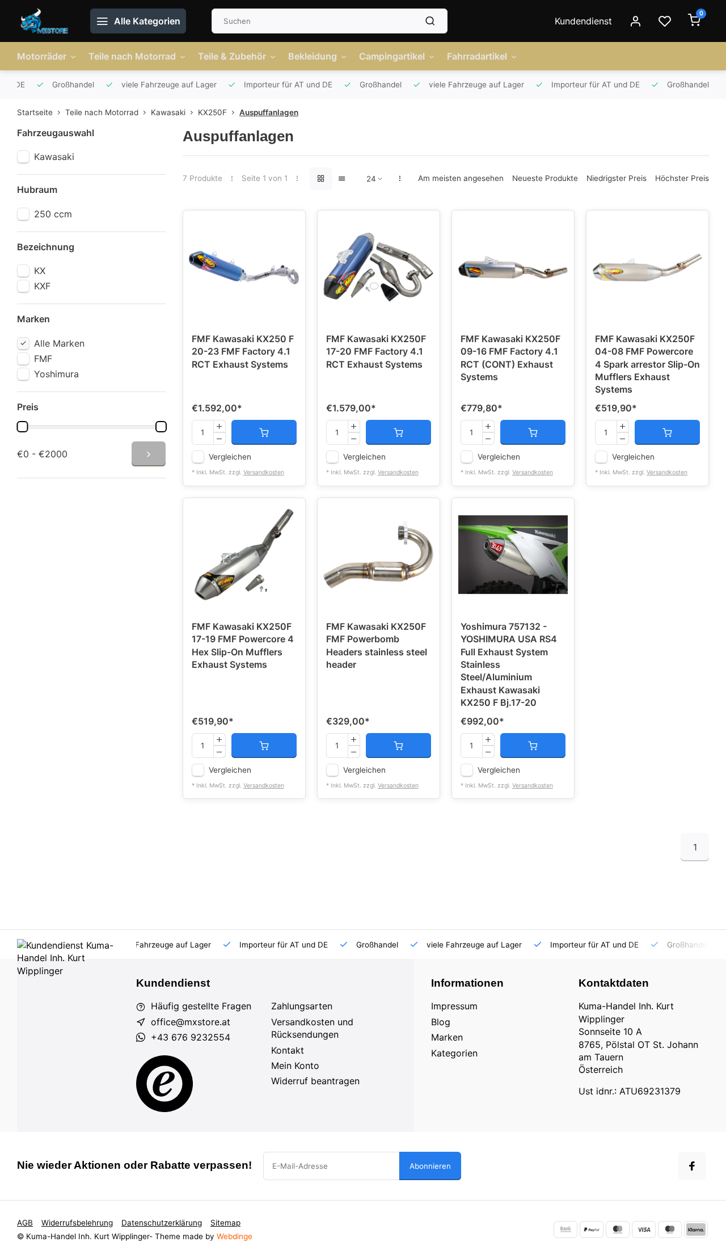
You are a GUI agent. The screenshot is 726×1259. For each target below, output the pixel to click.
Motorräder (41, 56)
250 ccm (53, 214)
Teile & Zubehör (232, 56)
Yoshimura (56, 374)
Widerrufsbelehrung (77, 1222)
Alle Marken (59, 343)
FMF (43, 358)
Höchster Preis (682, 178)
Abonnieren (430, 1165)
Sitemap (225, 1222)
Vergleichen (230, 456)
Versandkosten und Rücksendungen (312, 1028)
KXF (42, 286)
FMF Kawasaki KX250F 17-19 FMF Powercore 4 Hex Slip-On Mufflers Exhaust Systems (243, 645)
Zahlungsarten (301, 1006)
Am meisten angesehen (461, 178)
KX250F (212, 112)
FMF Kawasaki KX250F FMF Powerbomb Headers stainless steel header (376, 645)
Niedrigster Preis (616, 178)
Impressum (454, 1006)
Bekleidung (312, 56)
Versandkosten (263, 472)
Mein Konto (295, 1065)
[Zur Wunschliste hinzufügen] (288, 227)
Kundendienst (583, 21)
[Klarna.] (696, 1229)
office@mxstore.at (190, 1022)
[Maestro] (670, 1229)
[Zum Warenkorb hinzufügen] (264, 432)
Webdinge (234, 1236)
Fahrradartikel (477, 56)
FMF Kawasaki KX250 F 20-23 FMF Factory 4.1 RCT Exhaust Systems (243, 351)
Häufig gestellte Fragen (201, 1006)
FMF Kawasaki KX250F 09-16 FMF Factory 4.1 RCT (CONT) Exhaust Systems (510, 357)
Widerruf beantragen (315, 1081)
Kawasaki (168, 112)
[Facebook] (692, 1166)
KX (39, 270)
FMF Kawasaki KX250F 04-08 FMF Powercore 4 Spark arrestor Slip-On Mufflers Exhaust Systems (647, 364)
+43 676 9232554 (190, 1037)
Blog (440, 1022)
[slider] (22, 426)
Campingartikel (392, 56)
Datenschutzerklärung (161, 1222)
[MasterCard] (618, 1229)
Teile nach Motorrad (132, 56)
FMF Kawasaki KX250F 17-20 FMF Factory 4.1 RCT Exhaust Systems (376, 351)
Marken (447, 1037)
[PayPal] (591, 1229)
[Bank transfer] (565, 1229)
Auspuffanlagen (268, 112)
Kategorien (454, 1053)
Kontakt (287, 1050)
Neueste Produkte (545, 178)
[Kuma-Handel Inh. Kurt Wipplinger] (45, 21)
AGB (25, 1222)
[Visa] (644, 1229)
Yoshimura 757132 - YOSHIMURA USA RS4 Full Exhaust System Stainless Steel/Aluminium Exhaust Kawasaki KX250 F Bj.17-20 (509, 664)
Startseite (35, 112)
